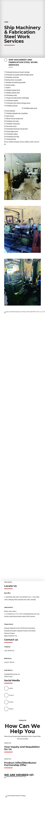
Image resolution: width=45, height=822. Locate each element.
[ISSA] (22, 804)
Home (6, 22)
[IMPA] (21, 785)
